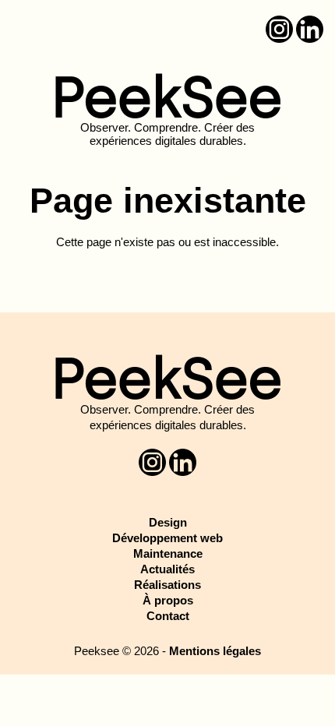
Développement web (167, 537)
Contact (167, 615)
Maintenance (168, 553)
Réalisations (167, 584)
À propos (168, 600)
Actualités (167, 569)
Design (168, 522)
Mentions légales (215, 650)
